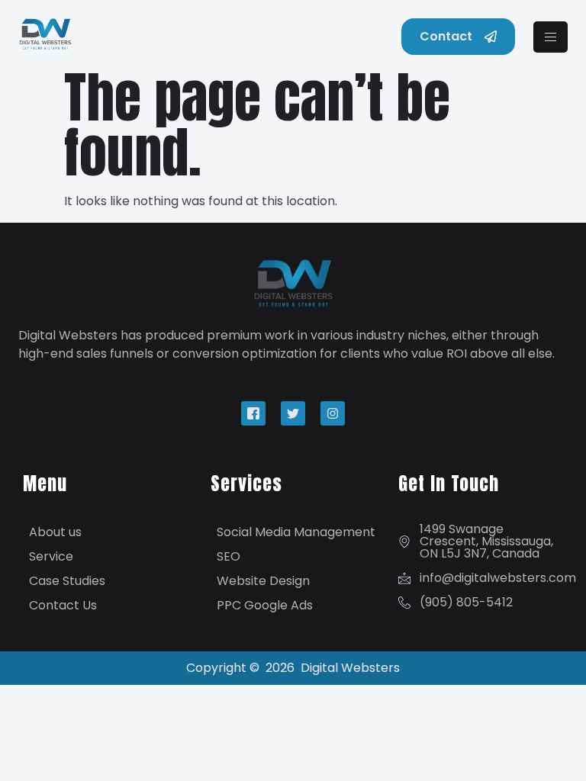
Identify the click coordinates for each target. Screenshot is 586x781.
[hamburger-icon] (550, 37)
